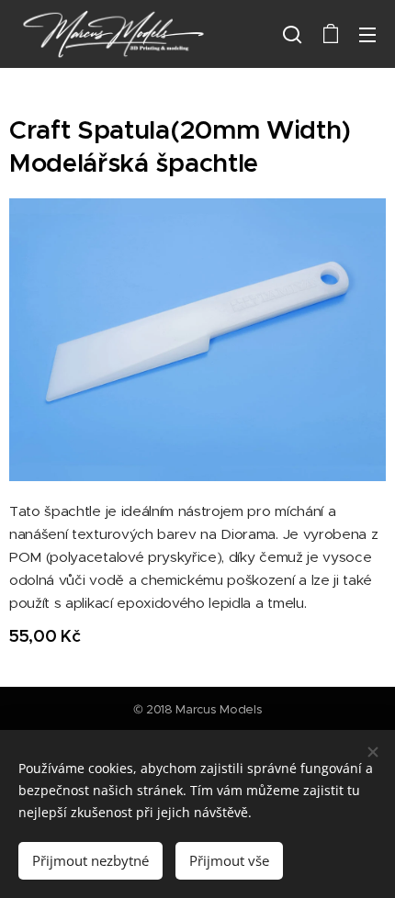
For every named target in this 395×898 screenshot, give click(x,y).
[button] (292, 34)
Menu (367, 34)
